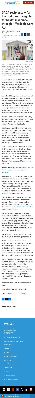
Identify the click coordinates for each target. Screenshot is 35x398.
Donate (29, 2)
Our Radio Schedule (9, 375)
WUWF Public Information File (12, 337)
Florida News (11, 293)
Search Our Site (8, 367)
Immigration (23, 293)
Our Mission (7, 371)
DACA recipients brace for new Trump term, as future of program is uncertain (17, 170)
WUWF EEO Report (9, 345)
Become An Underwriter (10, 356)
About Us (6, 348)
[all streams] (32, 396)
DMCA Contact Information (11, 379)
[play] (3, 396)
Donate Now (7, 352)
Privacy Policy (7, 360)
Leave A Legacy (8, 364)
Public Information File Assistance (13, 341)
